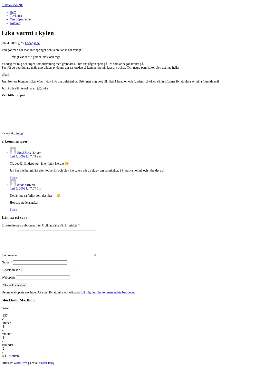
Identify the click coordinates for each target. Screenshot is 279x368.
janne (20, 184)
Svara (13, 177)
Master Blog (46, 363)
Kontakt (15, 23)
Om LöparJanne (20, 19)
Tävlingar (16, 15)
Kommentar (9, 255)
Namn (7, 262)
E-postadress (11, 270)
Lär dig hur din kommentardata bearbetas (107, 292)
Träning (18, 133)
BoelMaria (24, 152)
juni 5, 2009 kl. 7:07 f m (25, 188)
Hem (13, 12)
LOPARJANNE (12, 5)
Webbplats (8, 277)
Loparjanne (32, 43)
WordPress (20, 363)
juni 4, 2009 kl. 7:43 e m (25, 156)
